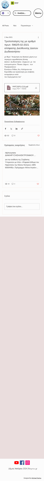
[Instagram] (27, 462)
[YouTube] (16, 462)
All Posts (5, 26)
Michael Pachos (36, 478)
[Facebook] (22, 462)
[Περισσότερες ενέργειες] (38, 37)
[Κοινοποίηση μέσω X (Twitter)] (11, 129)
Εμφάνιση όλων (34, 145)
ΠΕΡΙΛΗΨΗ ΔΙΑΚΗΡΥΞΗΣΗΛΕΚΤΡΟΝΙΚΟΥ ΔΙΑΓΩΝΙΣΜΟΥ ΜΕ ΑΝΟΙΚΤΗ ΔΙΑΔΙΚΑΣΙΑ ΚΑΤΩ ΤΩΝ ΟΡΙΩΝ (19, 154)
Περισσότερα (26, 26)
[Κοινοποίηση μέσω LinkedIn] (16, 129)
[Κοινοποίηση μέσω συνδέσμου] (22, 129)
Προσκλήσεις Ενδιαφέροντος (14, 121)
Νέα (14, 26)
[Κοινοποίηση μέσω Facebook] (5, 129)
